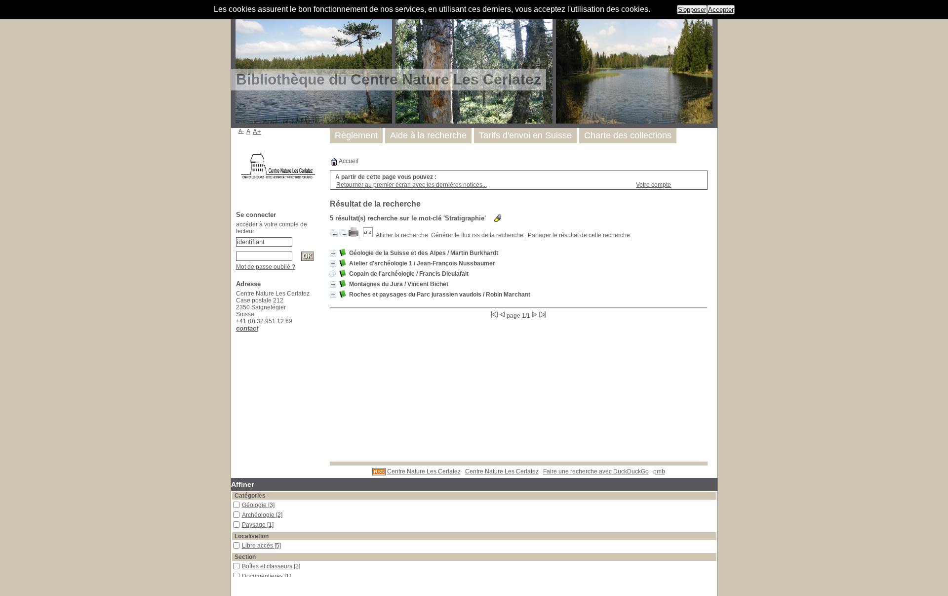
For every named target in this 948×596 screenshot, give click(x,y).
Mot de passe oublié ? (265, 266)
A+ (257, 131)
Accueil (348, 161)
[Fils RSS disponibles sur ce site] (379, 471)
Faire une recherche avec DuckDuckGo (596, 471)
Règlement (356, 135)
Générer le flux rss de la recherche (477, 235)
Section (245, 556)
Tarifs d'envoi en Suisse (525, 135)
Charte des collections (628, 135)
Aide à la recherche (428, 135)
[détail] (333, 253)
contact (247, 328)
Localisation (252, 536)
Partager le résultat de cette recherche (579, 235)
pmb (659, 471)
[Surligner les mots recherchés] (497, 218)
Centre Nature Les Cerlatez (424, 471)
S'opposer (692, 9)
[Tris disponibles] (368, 235)
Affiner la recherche (402, 235)
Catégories (250, 495)
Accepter (721, 9)
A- (241, 131)
